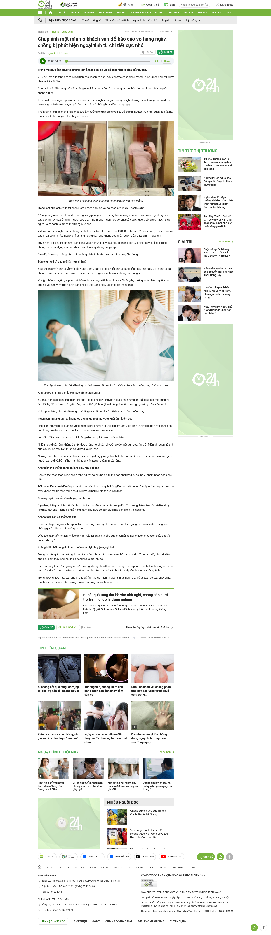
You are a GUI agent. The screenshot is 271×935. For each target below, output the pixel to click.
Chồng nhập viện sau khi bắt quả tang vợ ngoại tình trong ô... (158, 786)
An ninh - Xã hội (99, 867)
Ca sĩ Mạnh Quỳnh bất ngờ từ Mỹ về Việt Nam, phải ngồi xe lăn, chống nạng (217, 292)
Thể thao (217, 12)
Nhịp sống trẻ (193, 20)
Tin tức (61, 12)
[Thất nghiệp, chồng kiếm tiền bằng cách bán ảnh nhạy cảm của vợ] (105, 668)
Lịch (172, 4)
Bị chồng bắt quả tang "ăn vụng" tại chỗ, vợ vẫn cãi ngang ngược (59, 689)
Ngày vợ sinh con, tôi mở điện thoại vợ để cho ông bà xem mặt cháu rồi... (105, 738)
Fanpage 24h (95, 856)
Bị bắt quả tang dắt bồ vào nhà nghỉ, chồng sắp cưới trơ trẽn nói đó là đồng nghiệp (125, 597)
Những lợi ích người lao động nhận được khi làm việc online (218, 181)
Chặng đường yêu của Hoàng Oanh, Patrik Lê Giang (148, 812)
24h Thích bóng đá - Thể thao (147, 12)
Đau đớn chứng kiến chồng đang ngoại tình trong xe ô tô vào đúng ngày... (150, 738)
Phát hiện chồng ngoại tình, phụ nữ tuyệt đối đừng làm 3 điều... (51, 786)
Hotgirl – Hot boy (171, 20)
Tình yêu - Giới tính (117, 20)
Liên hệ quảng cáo (53, 921)
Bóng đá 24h (122, 856)
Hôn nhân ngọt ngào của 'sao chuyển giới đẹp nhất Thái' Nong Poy (218, 272)
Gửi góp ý (69, 627)
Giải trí (121, 12)
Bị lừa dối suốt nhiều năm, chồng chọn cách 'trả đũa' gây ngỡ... (88, 786)
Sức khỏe (174, 12)
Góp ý (96, 921)
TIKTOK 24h (147, 856)
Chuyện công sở (92, 20)
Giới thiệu (80, 921)
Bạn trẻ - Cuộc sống (62, 20)
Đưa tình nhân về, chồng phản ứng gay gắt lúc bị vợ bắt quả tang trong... (151, 690)
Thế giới (202, 12)
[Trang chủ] (43, 20)
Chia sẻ (168, 52)
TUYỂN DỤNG (178, 921)
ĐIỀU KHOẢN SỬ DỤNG (151, 921)
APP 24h (49, 856)
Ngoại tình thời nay (57, 53)
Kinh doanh (105, 12)
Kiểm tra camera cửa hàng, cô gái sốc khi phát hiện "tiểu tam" (58, 736)
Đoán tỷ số (152, 4)
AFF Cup (75, 12)
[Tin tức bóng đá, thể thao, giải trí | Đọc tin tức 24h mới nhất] (45, 4)
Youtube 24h (175, 856)
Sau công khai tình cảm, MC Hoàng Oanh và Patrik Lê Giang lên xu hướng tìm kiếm (149, 833)
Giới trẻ (152, 20)
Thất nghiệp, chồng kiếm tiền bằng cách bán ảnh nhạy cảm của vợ (103, 690)
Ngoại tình (138, 20)
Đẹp (151, 867)
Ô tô (229, 12)
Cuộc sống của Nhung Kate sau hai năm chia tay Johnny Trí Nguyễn (217, 252)
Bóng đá (89, 12)
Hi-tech (188, 12)
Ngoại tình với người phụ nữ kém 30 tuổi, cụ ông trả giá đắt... (123, 786)
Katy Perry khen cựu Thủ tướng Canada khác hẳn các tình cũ (218, 310)
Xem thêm (165, 751)
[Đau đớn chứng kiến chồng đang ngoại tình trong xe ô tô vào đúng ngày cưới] (152, 715)
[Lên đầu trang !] (263, 927)
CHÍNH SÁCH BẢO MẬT (118, 921)
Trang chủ (43, 31)
